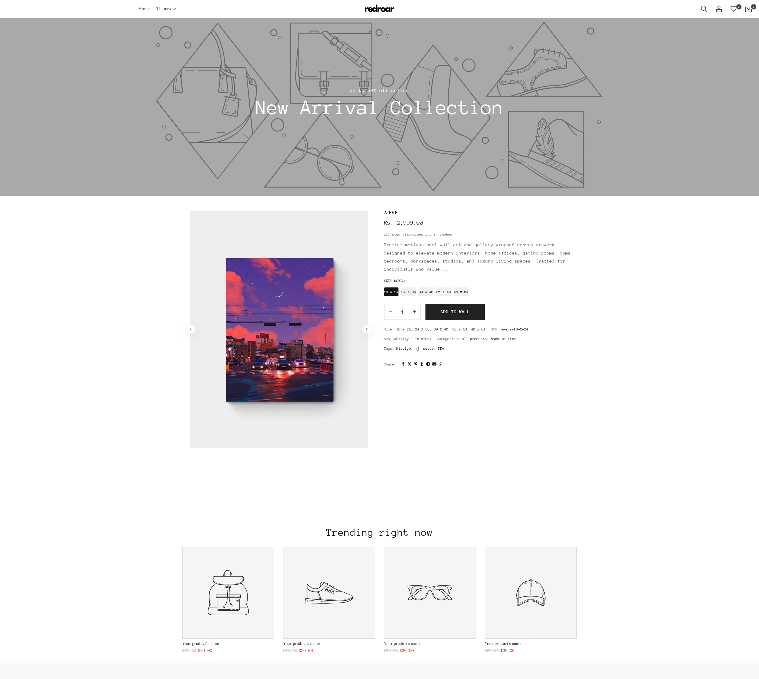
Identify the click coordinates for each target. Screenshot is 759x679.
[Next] (366, 329)
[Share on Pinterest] (415, 364)
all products (474, 339)
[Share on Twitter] (409, 364)
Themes (163, 9)
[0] (734, 9)
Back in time (503, 339)
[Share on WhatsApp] (440, 364)
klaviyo (403, 348)
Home (144, 9)
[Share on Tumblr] (422, 364)
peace (428, 348)
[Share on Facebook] (403, 364)
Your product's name (200, 644)
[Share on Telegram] (428, 364)
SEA (441, 348)
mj (417, 348)
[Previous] (191, 329)
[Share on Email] (434, 364)
